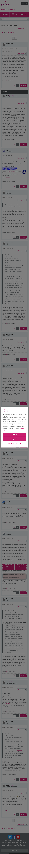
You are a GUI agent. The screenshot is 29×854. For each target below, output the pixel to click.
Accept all (14, 434)
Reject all (14, 439)
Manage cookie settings (14, 443)
